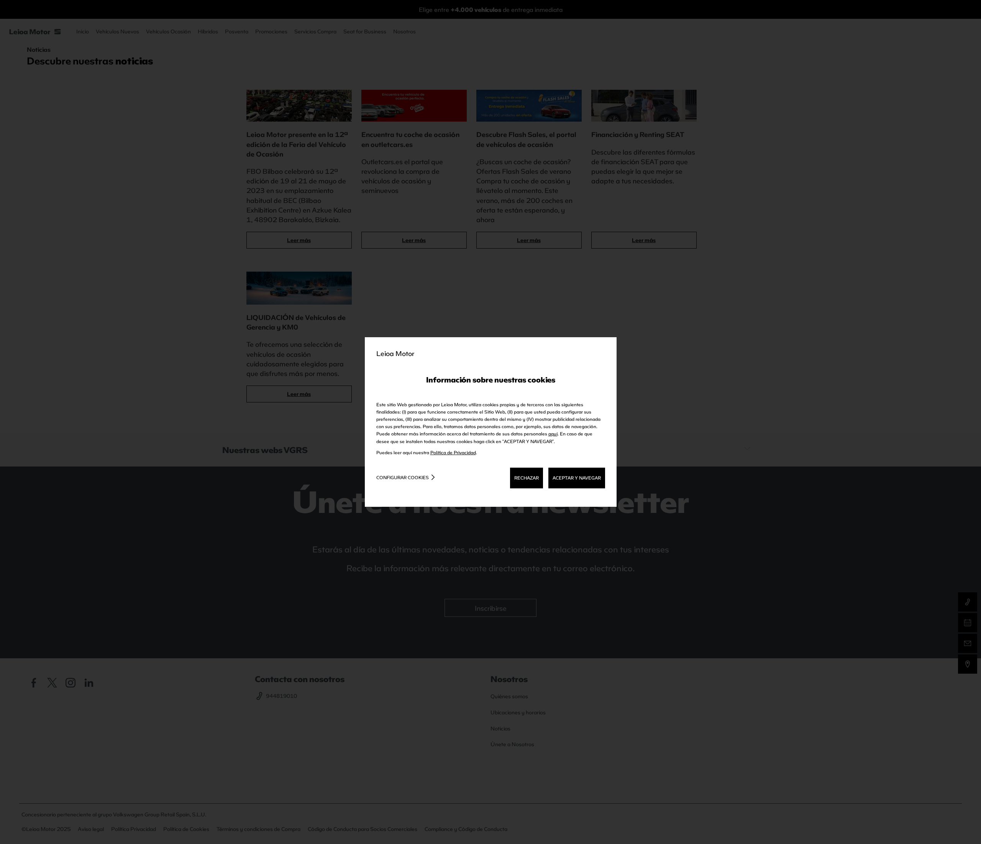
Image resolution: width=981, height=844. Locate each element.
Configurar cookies (402, 477)
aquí (553, 433)
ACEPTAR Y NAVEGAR (577, 477)
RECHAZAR (526, 477)
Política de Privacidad (453, 452)
